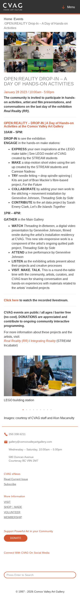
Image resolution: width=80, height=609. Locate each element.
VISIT (7, 502)
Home (8, 19)
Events (18, 19)
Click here (11, 300)
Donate (15, 538)
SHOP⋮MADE (13, 507)
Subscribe (10, 484)
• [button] (23, 409)
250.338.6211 (17, 434)
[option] (40, 380)
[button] (4, 409)
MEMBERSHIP (13, 517)
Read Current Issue (16, 479)
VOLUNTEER (12, 512)
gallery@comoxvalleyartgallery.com (30, 441)
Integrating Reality (44, 341)
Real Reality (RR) (16, 341)
